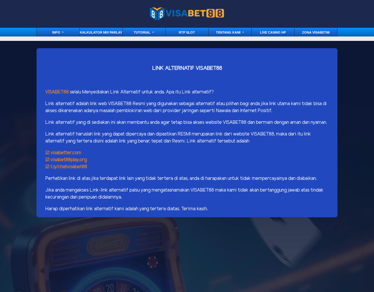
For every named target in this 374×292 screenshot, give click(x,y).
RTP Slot (187, 32)
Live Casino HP (273, 32)
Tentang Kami (228, 32)
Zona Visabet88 (316, 32)
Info (56, 32)
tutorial (142, 32)
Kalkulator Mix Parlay (101, 32)
